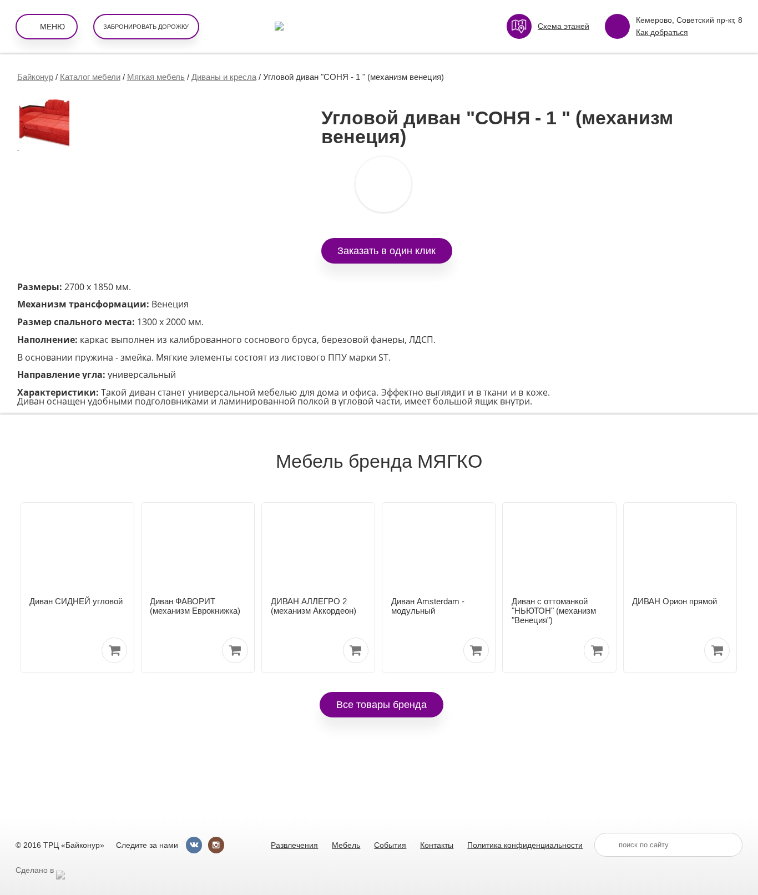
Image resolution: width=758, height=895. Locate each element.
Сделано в (36, 870)
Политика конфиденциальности (525, 845)
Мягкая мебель (156, 77)
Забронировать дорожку (146, 26)
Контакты (436, 845)
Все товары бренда (381, 704)
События (390, 845)
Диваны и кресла (223, 77)
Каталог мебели (90, 77)
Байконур (35, 77)
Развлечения (294, 845)
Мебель (346, 845)
